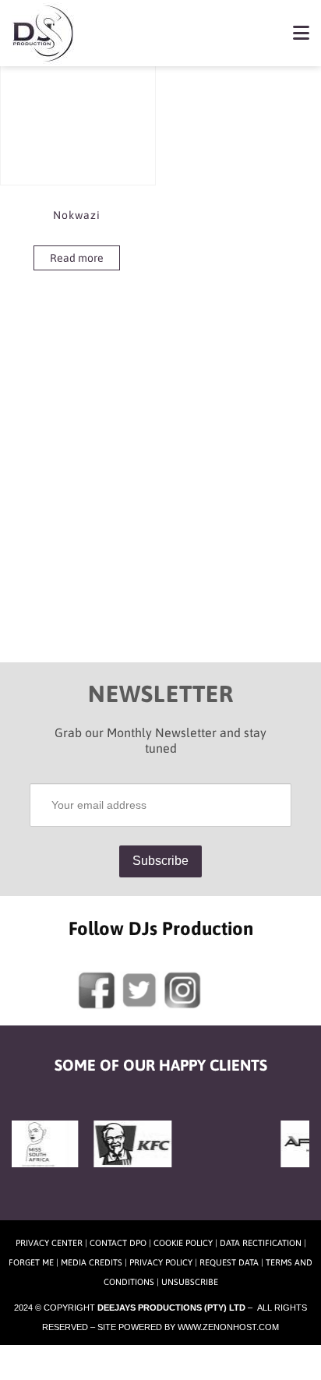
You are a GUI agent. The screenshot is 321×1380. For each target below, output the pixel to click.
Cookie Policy (183, 1243)
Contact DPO (118, 1243)
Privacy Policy (160, 1262)
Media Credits (91, 1262)
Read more (77, 258)
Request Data (229, 1262)
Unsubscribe (189, 1281)
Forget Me (31, 1262)
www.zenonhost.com (228, 1327)
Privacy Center (49, 1243)
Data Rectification (261, 1243)
